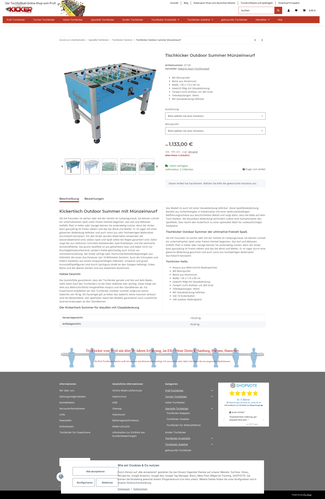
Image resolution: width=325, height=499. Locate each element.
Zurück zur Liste (67, 39)
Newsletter (65, 420)
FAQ (280, 19)
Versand (193, 151)
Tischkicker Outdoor (178, 419)
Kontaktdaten (67, 402)
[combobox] (215, 116)
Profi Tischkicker (174, 390)
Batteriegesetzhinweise (125, 420)
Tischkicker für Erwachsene (74, 432)
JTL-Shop (307, 494)
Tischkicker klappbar (178, 413)
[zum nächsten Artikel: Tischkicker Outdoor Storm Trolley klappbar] (255, 40)
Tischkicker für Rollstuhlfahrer (184, 425)
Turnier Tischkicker (176, 396)
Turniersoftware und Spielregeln (257, 2)
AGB (114, 402)
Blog (186, 2)
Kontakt (174, 2)
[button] (288, 10)
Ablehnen (107, 482)
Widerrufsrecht (121, 426)
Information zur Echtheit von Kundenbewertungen (128, 434)
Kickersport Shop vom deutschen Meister (214, 2)
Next (157, 166)
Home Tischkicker (175, 402)
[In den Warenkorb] (62, 51)
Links (62, 414)
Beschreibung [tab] (69, 198)
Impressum (118, 414)
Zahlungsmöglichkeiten (72, 396)
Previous (62, 166)
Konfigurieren (85, 482)
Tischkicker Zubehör (176, 444)
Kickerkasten (66, 426)
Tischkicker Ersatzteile (177, 438)
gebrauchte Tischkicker (178, 450)
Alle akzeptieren (95, 471)
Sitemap (117, 408)
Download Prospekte (288, 2)
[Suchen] (278, 10)
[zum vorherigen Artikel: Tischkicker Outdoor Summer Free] (262, 40)
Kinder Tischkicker (175, 432)
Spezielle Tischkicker (177, 408)
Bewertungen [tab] (94, 198)
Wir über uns (66, 390)
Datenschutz (119, 396)
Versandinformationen (72, 408)
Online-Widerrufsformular (127, 390)
